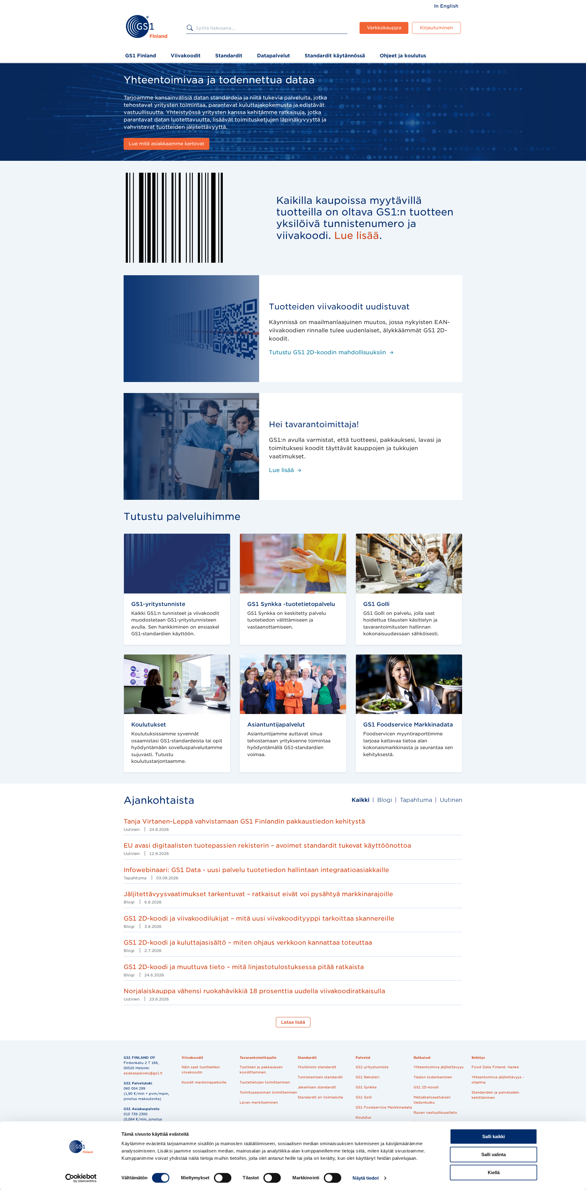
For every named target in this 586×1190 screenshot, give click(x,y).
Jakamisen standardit (317, 1087)
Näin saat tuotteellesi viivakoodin (201, 1069)
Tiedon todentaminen (433, 1077)
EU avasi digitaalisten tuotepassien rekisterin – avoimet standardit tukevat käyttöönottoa (267, 845)
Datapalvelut (273, 56)
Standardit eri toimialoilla (320, 1097)
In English (446, 6)
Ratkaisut (422, 1057)
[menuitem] (446, 6)
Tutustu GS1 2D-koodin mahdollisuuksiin (327, 352)
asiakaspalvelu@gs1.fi (143, 1073)
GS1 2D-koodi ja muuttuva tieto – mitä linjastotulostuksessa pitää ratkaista (244, 967)
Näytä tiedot (365, 1178)
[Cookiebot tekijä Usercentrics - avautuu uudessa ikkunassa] (81, 1178)
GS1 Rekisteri (367, 1077)
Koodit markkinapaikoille (204, 1082)
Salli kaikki (493, 1136)
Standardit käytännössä (335, 56)
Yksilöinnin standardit (317, 1067)
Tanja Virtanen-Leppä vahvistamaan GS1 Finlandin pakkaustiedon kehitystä (244, 821)
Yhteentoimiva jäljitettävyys (439, 1067)
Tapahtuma (416, 800)
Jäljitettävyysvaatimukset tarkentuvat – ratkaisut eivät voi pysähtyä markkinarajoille (258, 894)
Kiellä (494, 1172)
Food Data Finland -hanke (495, 1067)
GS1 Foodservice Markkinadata (384, 1107)
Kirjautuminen (436, 28)
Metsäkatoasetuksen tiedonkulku (432, 1100)
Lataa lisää (293, 1022)
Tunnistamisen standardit (320, 1077)
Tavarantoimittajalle (258, 1057)
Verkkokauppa (384, 28)
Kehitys (478, 1057)
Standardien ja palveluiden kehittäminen (495, 1095)
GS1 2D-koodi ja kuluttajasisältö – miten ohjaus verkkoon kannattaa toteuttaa (248, 942)
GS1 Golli (364, 1097)
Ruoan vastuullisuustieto (435, 1112)
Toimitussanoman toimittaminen (268, 1092)
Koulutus (363, 1117)
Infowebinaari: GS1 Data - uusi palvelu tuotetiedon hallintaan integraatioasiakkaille (256, 870)
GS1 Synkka (366, 1087)
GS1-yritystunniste (372, 1067)
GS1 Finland (140, 56)
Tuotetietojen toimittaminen (265, 1082)
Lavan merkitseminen (259, 1102)
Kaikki (361, 800)
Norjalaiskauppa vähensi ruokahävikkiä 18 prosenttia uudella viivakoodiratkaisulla (254, 991)
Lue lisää (281, 470)
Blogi (384, 800)
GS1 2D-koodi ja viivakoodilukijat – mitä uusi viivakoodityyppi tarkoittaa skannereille (259, 918)
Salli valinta (493, 1154)
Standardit (228, 56)
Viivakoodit (186, 56)
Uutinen (451, 800)
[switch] (222, 1178)
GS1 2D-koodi (426, 1087)
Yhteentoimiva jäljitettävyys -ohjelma (498, 1079)
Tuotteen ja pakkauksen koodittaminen (261, 1069)
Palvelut (363, 1057)
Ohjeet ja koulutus (403, 56)
